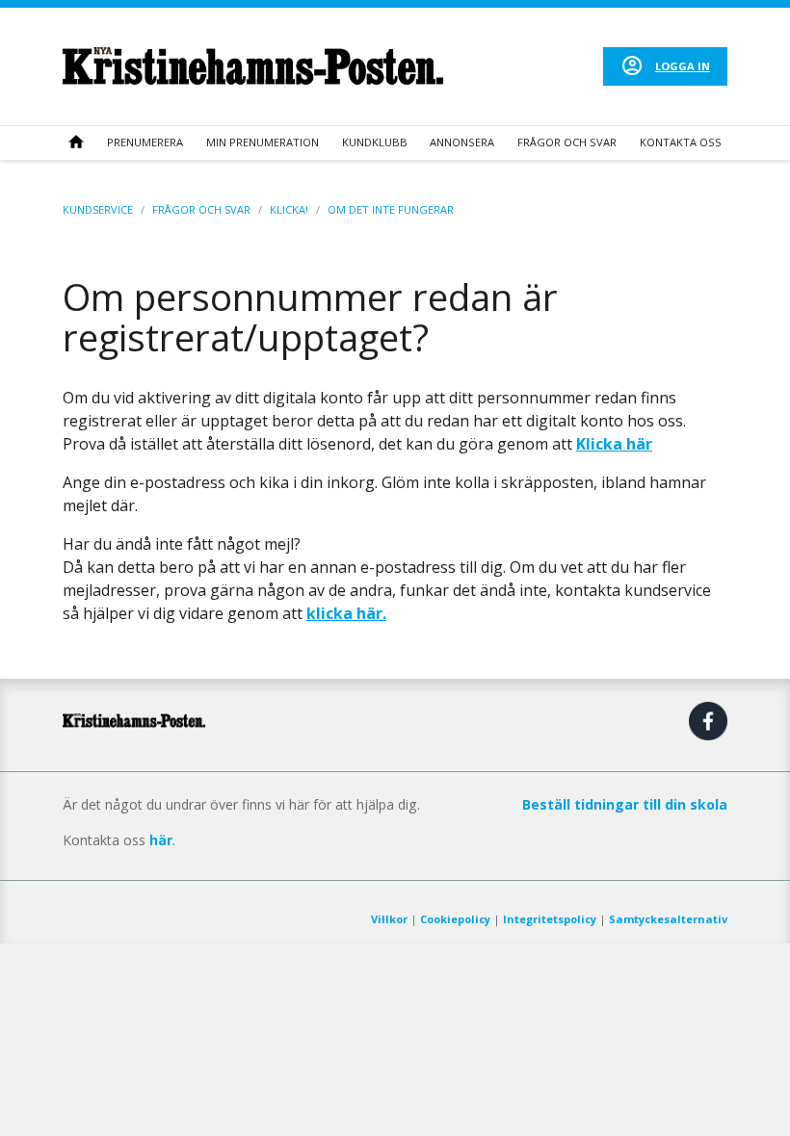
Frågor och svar (567, 142)
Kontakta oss (681, 142)
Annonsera (462, 142)
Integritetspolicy (549, 919)
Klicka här (614, 443)
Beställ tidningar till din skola (624, 804)
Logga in (682, 66)
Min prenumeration (262, 142)
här (160, 840)
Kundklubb (375, 142)
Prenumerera (145, 142)
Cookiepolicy (455, 919)
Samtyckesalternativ (668, 919)
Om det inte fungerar (391, 209)
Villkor (389, 919)
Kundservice (98, 209)
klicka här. (346, 613)
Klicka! (289, 209)
